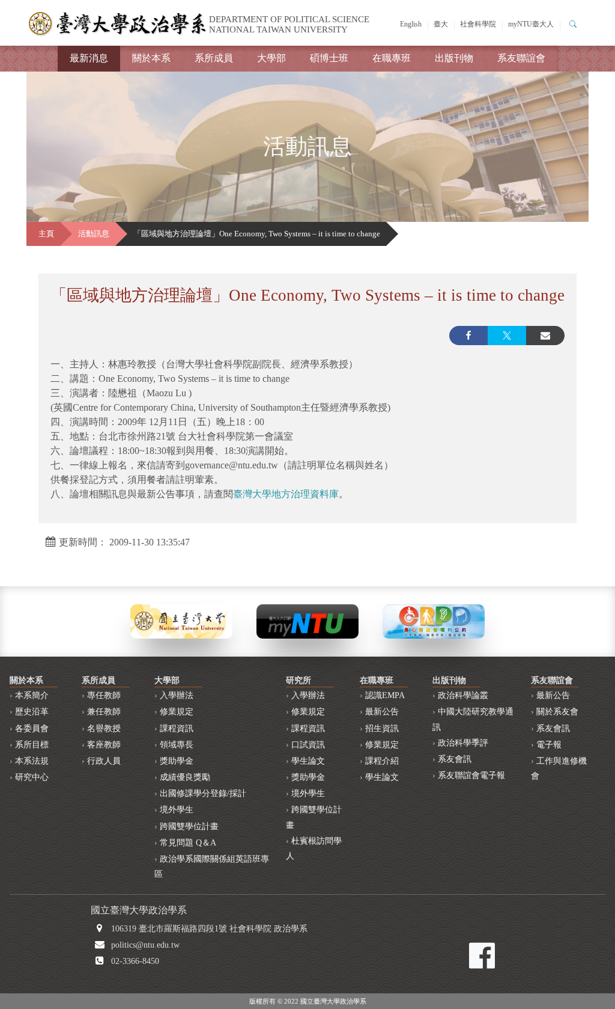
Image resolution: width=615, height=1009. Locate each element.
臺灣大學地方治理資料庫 (286, 494)
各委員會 (32, 728)
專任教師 (104, 695)
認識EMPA (385, 695)
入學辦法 (176, 695)
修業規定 (176, 711)
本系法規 (32, 760)
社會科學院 (478, 24)
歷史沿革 (32, 711)
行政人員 (104, 760)
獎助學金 (176, 760)
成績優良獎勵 (185, 777)
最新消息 (89, 58)
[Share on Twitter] (507, 335)
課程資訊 (176, 728)
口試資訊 (308, 744)
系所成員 (214, 58)
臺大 (441, 24)
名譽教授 (104, 728)
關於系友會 (557, 711)
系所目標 (32, 744)
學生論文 (308, 760)
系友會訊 (454, 759)
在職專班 (391, 58)
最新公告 (382, 711)
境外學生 (176, 809)
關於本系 (151, 58)
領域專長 (176, 744)
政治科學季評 (463, 742)
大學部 (271, 58)
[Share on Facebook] (468, 335)
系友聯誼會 (521, 58)
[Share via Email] (545, 335)
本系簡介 (32, 695)
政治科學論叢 (463, 695)
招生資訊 (382, 728)
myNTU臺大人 (531, 24)
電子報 (549, 744)
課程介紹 (382, 760)
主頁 (46, 234)
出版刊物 (454, 58)
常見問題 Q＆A (188, 842)
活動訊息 (93, 234)
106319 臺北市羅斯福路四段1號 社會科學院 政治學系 (209, 928)
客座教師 (104, 744)
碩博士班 (329, 58)
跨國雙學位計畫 (189, 826)
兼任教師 (104, 711)
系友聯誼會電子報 (471, 775)
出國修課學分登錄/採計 (203, 793)
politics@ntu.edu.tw (145, 944)
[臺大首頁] (181, 620)
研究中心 (32, 777)
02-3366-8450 (135, 961)
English (411, 24)
